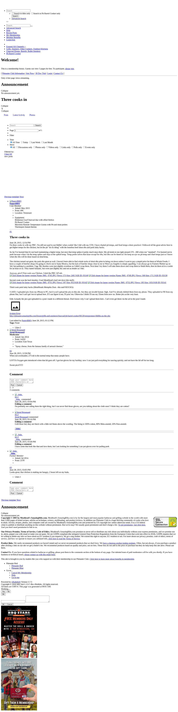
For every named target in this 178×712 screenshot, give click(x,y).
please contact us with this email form (39, 554)
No (9, 592)
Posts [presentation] (6, 115)
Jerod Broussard (17, 332)
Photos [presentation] (32, 115)
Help (8, 30)
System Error (15, 313)
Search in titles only (22, 13)
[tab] (6, 115)
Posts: (17, 210)
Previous (8, 197)
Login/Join (10, 40)
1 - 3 (11, 387)
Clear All (8, 154)
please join (69, 69)
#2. (17, 397)
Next (22, 197)
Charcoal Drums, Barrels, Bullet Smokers (23, 51)
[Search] (7, 21)
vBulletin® (16, 582)
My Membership (13, 35)
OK (3, 594)
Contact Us (58, 73)
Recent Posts (11, 33)
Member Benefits (13, 37)
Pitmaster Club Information (13, 73)
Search (15, 16)
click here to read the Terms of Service (64, 539)
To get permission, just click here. (132, 525)
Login (49, 73)
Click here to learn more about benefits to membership (112, 559)
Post (12, 385)
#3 (11, 467)
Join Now (30, 73)
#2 (11, 351)
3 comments (15, 390)
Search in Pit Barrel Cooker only (46, 13)
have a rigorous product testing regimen (119, 543)
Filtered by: (9, 152)
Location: (19, 213)
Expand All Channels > (16, 46)
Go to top (15, 577)
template (15, 197)
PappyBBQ (15, 203)
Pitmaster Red (12, 563)
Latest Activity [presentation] (19, 115)
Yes (3, 592)
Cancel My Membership (21, 573)
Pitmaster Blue (17, 568)
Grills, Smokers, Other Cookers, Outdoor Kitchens (27, 49)
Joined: (18, 208)
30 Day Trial (40, 73)
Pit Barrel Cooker (13, 53)
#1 (11, 232)
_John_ (18, 399)
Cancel (19, 385)
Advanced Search (18, 18)
